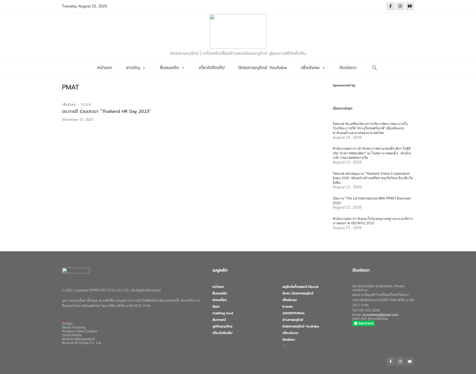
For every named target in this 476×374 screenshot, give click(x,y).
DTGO (86, 104)
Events (287, 306)
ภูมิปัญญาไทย (222, 326)
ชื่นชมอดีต (169, 67)
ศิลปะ (216, 306)
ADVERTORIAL (293, 313)
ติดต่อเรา (348, 67)
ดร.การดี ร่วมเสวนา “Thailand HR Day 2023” (106, 111)
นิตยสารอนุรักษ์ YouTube (262, 67)
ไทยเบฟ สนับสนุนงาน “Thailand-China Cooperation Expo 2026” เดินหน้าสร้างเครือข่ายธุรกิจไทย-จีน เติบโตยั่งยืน (373, 178)
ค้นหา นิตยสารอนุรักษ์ (297, 293)
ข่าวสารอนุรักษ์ (292, 319)
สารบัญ (133, 67)
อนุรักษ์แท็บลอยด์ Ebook (300, 286)
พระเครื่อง (219, 299)
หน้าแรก (104, 67)
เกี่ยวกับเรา (290, 333)
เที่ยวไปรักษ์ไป (212, 67)
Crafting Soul (222, 313)
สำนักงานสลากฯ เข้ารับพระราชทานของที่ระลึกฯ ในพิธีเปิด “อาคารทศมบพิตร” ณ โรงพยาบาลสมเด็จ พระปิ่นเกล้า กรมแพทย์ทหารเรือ (372, 153)
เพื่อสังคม (310, 67)
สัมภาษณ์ (219, 319)
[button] (375, 67)
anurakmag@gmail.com (380, 315)
